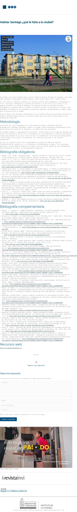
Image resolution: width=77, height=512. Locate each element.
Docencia (4, 39)
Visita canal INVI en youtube (9, 468)
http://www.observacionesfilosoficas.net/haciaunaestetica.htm (26, 235)
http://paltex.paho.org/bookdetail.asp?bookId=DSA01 (40, 172)
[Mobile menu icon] (4, 7)
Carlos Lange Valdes (7, 37)
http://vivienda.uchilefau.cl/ (11, 348)
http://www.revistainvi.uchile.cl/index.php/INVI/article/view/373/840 (34, 316)
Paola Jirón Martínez (7, 49)
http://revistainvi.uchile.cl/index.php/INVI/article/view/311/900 (29, 310)
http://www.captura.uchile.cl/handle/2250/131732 (19, 167)
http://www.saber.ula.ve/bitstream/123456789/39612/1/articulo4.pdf (30, 331)
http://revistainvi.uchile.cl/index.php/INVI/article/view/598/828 (30, 325)
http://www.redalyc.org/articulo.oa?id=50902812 (23, 214)
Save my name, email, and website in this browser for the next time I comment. (23, 414)
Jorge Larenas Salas (7, 42)
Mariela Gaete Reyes (7, 44)
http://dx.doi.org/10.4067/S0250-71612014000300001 (35, 261)
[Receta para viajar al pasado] (36, 447)
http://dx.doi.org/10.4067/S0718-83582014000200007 (24, 244)
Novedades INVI (6, 47)
